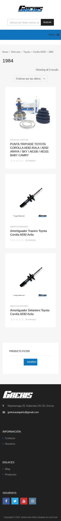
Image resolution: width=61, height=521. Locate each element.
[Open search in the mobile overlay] (30, 22)
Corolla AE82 (39, 52)
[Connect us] (6, 501)
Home (5, 52)
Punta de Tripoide (19, 140)
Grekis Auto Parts (29, 517)
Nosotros (10, 443)
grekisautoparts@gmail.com (23, 412)
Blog (7, 468)
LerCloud (53, 517)
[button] (51, 35)
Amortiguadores (19, 227)
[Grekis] (30, 11)
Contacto (10, 438)
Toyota (26, 52)
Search (31, 362)
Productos (10, 474)
